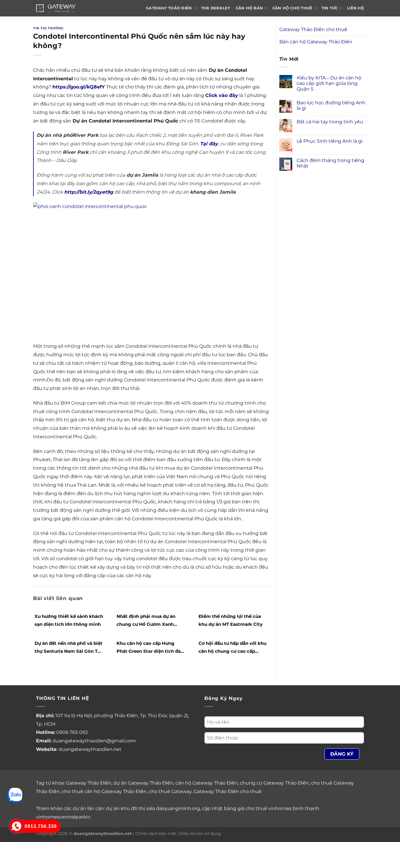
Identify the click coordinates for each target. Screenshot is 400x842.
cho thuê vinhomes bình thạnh (282, 808)
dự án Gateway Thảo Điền (143, 783)
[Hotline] (16, 826)
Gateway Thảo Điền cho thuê (313, 29)
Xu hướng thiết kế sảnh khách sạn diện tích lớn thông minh (69, 620)
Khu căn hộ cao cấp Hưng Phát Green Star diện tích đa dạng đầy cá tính (149, 647)
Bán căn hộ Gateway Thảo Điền (315, 42)
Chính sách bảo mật (155, 833)
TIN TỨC (330, 8)
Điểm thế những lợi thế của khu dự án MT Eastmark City (231, 620)
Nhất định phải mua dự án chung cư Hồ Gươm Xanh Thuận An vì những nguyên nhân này (147, 620)
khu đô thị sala (138, 808)
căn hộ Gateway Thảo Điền (206, 783)
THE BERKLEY (215, 8)
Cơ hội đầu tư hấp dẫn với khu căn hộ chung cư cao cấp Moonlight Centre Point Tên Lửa (232, 647)
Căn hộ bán (249, 8)
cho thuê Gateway (170, 791)
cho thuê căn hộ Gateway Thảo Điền (104, 791)
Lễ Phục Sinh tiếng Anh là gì (330, 141)
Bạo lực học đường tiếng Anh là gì (331, 105)
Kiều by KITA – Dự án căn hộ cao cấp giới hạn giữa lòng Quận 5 (329, 83)
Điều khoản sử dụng (200, 833)
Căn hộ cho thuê (292, 8)
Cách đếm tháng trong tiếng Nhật (330, 163)
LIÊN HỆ (355, 8)
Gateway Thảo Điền (88, 783)
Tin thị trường (48, 28)
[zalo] (15, 794)
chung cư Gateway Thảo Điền (274, 783)
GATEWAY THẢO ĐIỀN (169, 8)
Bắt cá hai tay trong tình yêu (330, 122)
